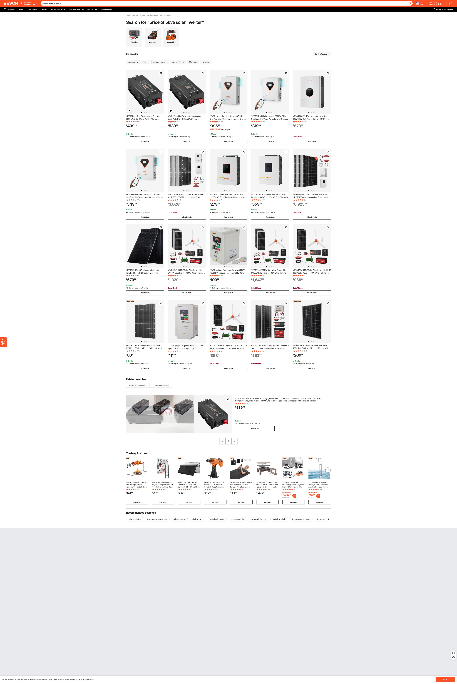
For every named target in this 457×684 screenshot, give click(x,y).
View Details (186, 217)
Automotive (135, 15)
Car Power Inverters (166, 15)
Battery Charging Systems (150, 15)
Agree (445, 679)
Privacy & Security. (88, 679)
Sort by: (318, 54)
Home (128, 15)
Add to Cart (145, 141)
